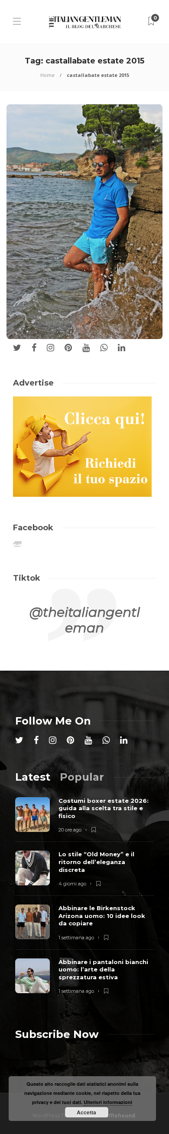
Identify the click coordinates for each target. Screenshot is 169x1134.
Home (47, 75)
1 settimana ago (76, 937)
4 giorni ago (72, 884)
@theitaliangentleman (84, 620)
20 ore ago (69, 830)
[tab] (32, 777)
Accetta (86, 1112)
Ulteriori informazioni (108, 1102)
